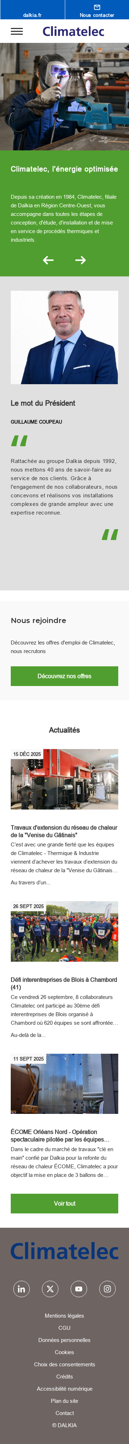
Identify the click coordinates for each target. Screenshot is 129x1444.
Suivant (81, 260)
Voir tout (64, 1203)
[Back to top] (113, 1432)
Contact (65, 1413)
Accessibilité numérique (64, 1389)
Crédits (64, 1376)
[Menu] (17, 31)
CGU (64, 1328)
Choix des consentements (64, 1364)
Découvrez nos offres (64, 676)
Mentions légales (64, 1316)
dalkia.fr (32, 15)
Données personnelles (64, 1340)
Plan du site (64, 1401)
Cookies (64, 1352)
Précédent (48, 260)
